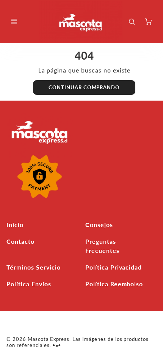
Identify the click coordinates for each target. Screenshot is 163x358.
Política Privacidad (113, 267)
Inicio (15, 224)
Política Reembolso (114, 283)
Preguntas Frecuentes (102, 246)
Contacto (20, 241)
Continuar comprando (84, 87)
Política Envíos (28, 283)
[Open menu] (14, 21)
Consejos (99, 224)
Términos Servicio (33, 267)
